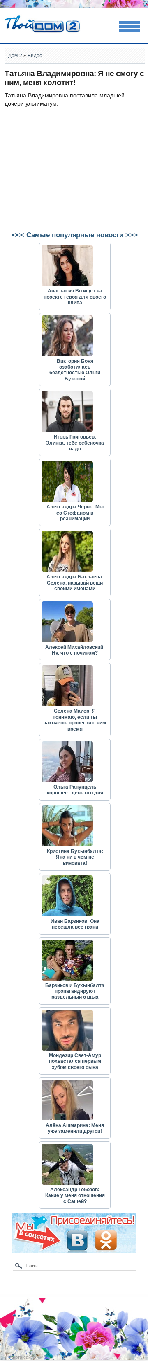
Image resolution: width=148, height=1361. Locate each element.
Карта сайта (22, 1356)
